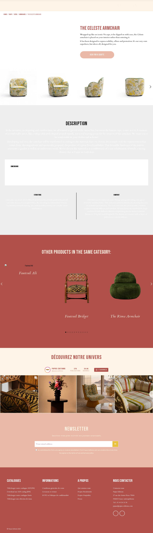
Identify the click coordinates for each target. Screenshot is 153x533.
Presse (80, 499)
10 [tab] (85, 332)
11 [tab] (87, 332)
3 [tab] (70, 332)
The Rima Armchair (125, 316)
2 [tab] (67, 332)
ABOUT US (122, 5)
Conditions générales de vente (53, 488)
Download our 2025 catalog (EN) (19, 492)
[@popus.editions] (47, 369)
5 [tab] (74, 332)
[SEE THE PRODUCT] (28, 265)
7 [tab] (78, 332)
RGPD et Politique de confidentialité (55, 495)
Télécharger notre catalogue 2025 (19, 488)
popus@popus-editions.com (123, 506)
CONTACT (134, 5)
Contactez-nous (118, 488)
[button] (150, 86)
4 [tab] (72, 332)
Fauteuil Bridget (76, 316)
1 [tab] (65, 332)
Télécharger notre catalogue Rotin (19, 495)
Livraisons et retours (49, 492)
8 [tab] (80, 332)
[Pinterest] (115, 513)
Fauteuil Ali (28, 273)
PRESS (112, 5)
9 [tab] (82, 332)
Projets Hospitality (84, 495)
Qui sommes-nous (84, 488)
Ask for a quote (97, 54)
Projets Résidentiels (85, 492)
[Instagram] (122, 513)
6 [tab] (76, 332)
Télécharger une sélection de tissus (19, 499)
